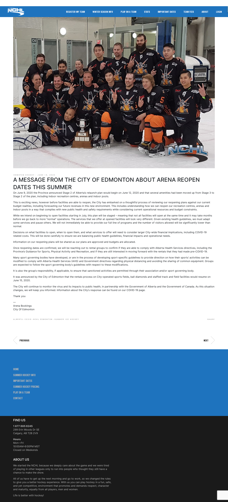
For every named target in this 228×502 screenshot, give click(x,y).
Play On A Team (21, 392)
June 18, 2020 (46, 175)
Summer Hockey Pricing (26, 387)
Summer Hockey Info (24, 375)
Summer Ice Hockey (66, 319)
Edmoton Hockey (24, 175)
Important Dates (22, 381)
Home (16, 369)
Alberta (18, 319)
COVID (28, 319)
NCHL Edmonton (43, 319)
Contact (18, 398)
